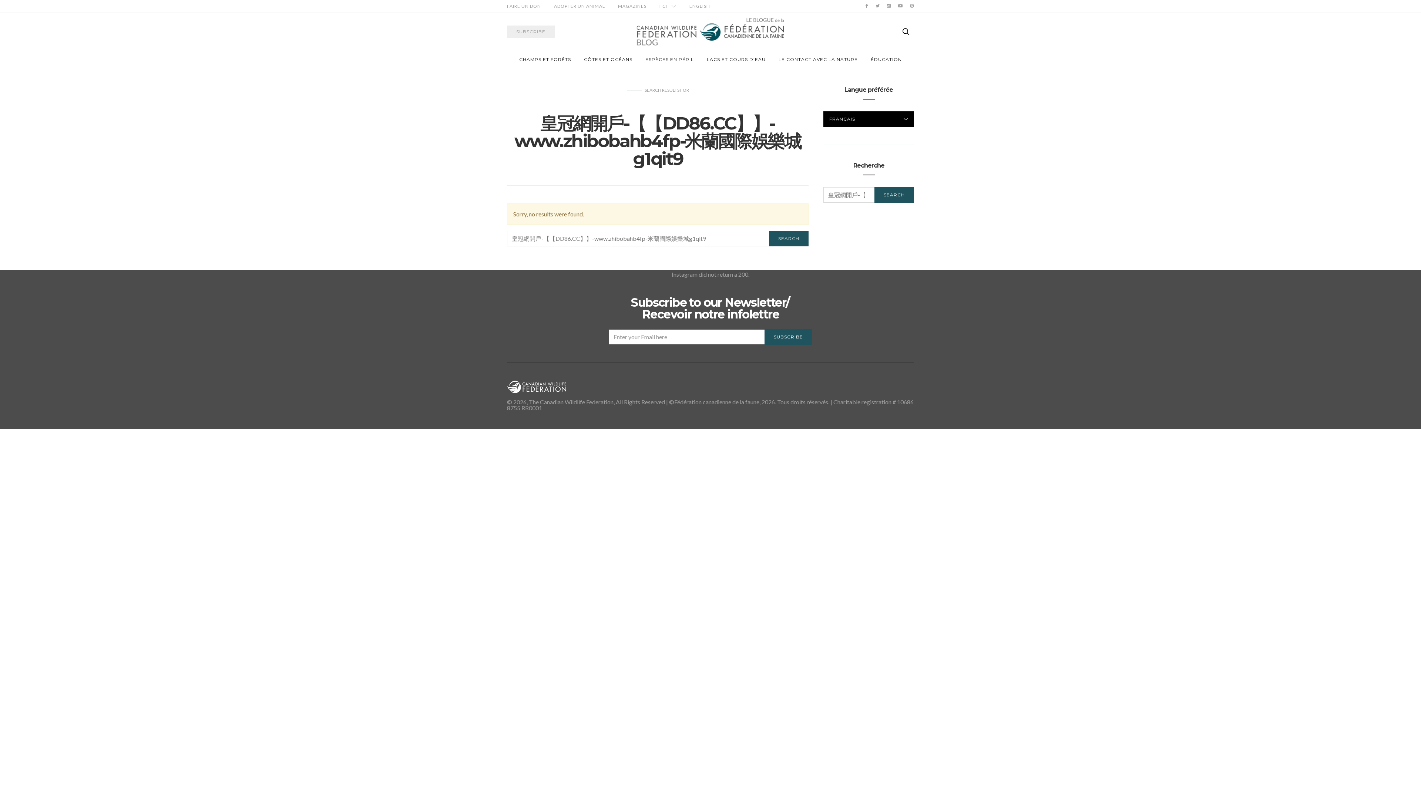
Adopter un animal (579, 6)
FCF (664, 6)
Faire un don (524, 6)
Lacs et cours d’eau (736, 59)
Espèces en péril (669, 59)
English (699, 6)
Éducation (886, 59)
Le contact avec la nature (818, 59)
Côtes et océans (608, 59)
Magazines (632, 6)
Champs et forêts (545, 59)
